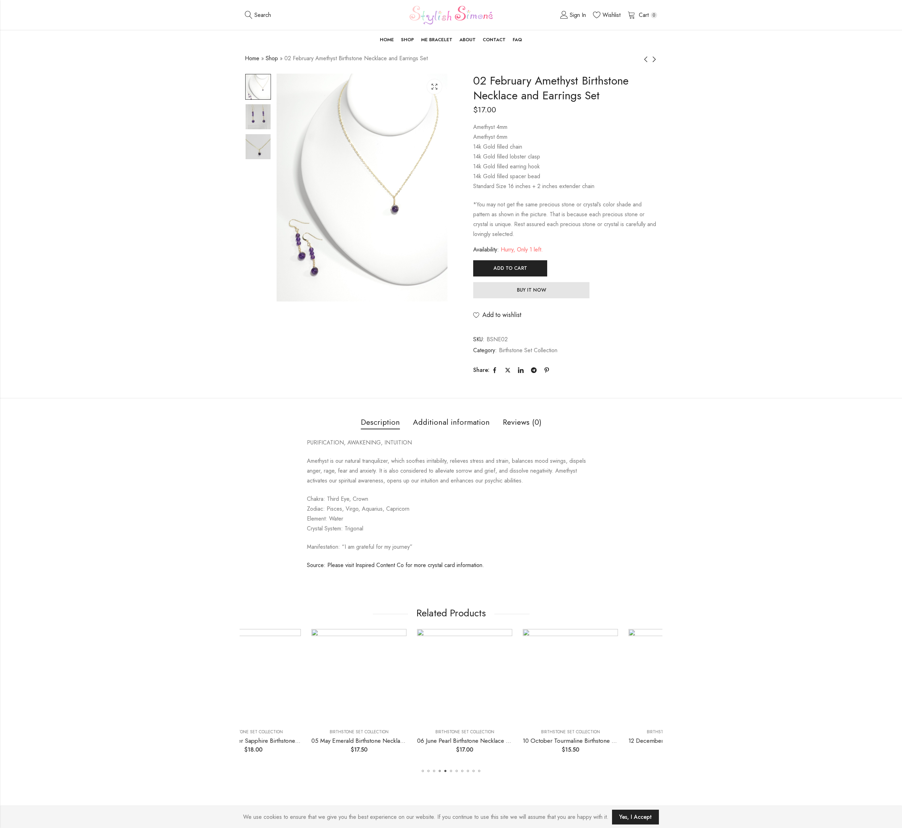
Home (252, 58)
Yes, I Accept (635, 817)
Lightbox (434, 86)
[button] (423, 771)
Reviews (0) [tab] (522, 422)
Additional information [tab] (451, 422)
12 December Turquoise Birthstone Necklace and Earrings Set (641, 740)
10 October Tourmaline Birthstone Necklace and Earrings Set (534, 740)
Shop (272, 58)
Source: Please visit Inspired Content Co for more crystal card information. (395, 565)
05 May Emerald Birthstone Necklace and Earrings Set (314, 740)
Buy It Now (531, 289)
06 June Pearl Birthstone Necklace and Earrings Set (416, 740)
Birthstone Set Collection (528, 350)
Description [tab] (380, 422)
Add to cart (510, 268)
